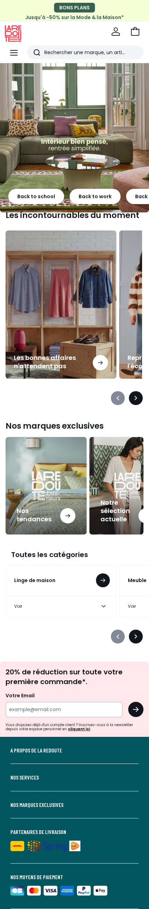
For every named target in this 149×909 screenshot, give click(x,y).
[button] (135, 31)
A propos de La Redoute (36, 750)
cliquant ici (79, 729)
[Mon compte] (115, 31)
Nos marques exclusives (36, 805)
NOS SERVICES (24, 777)
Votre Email (20, 695)
